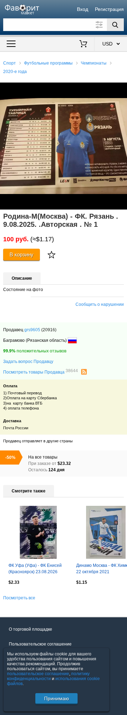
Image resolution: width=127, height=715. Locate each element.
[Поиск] (115, 24)
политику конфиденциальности (48, 676)
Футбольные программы (48, 63)
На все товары (43, 457)
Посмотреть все (19, 597)
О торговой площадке (30, 629)
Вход (82, 9)
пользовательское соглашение (38, 673)
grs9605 (32, 329)
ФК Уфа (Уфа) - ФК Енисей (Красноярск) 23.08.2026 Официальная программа (35, 569)
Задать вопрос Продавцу (28, 361)
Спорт (9, 63)
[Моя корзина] (83, 44)
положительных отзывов (34, 351)
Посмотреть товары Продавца (40, 372)
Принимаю (56, 698)
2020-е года (15, 71)
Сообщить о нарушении (99, 304)
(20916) (48, 329)
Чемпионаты (94, 63)
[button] (120, 89)
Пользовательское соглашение (40, 644)
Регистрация (109, 9)
